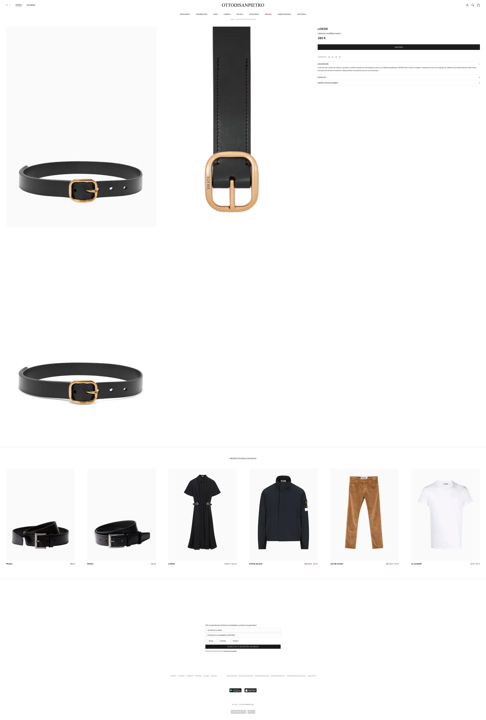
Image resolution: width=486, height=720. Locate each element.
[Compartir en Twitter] (333, 57)
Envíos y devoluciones (246, 676)
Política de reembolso (262, 676)
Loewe (323, 29)
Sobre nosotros (232, 676)
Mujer (19, 5)
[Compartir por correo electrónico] (340, 57)
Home (232, 19)
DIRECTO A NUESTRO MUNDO (243, 647)
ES (7, 5)
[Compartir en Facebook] (329, 57)
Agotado (399, 47)
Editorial (301, 14)
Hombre (31, 5)
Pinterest (198, 676)
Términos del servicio (278, 676)
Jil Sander (416, 564)
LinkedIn (206, 676)
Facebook (181, 676)
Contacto (173, 676)
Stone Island (255, 564)
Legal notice (312, 676)
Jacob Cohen (336, 564)
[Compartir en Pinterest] (336, 57)
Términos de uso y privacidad (296, 676)
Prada (9, 564)
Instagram (190, 676)
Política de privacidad (230, 651)
